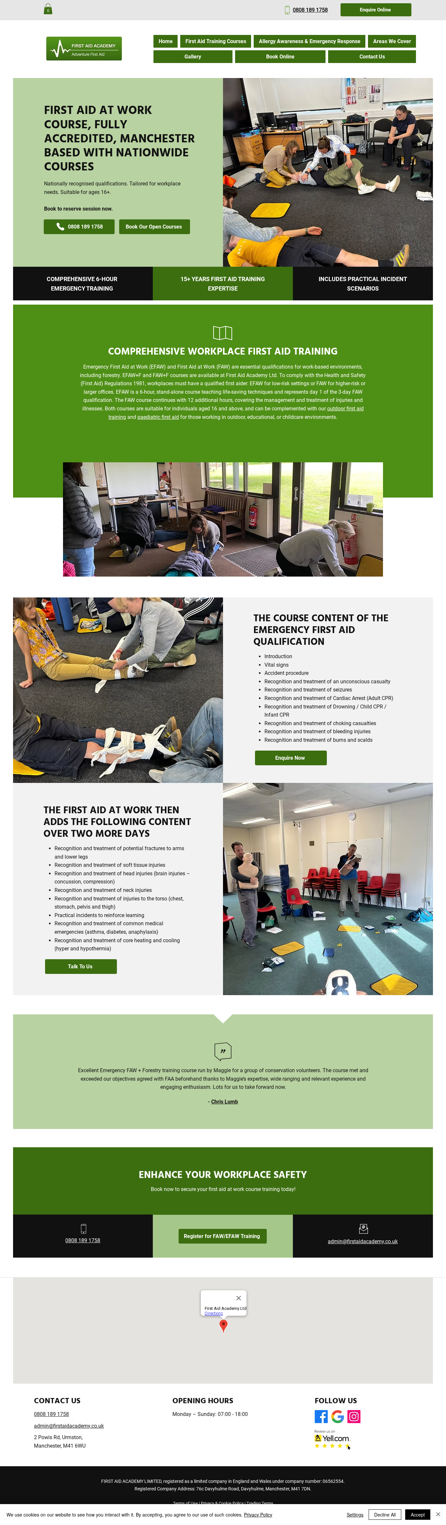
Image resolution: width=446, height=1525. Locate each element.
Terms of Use (185, 1503)
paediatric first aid (158, 417)
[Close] (438, 1514)
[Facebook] (321, 1416)
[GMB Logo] (337, 1416)
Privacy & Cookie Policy (222, 1503)
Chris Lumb (224, 1102)
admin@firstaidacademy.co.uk (363, 1241)
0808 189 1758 (310, 10)
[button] (48, 8)
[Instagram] (353, 1416)
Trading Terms (260, 1503)
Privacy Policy (258, 1514)
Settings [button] (355, 1514)
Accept (418, 1514)
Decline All (385, 1514)
